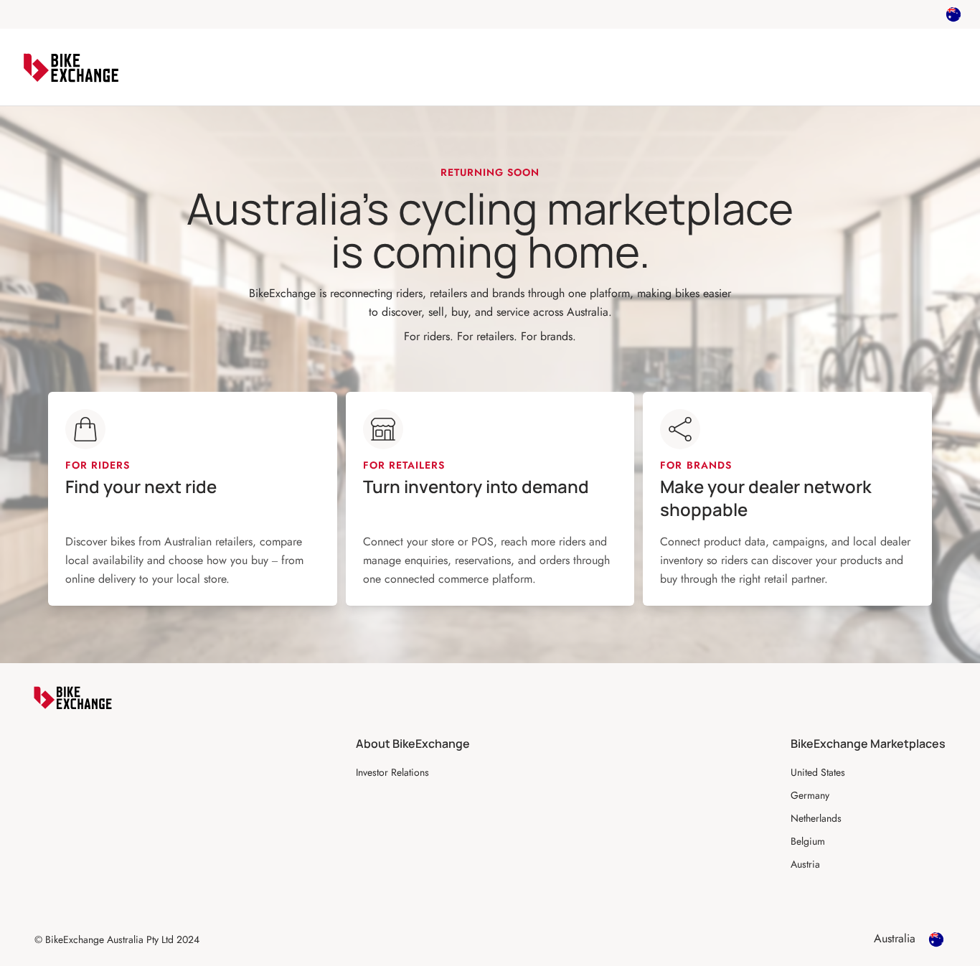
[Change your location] (953, 14)
